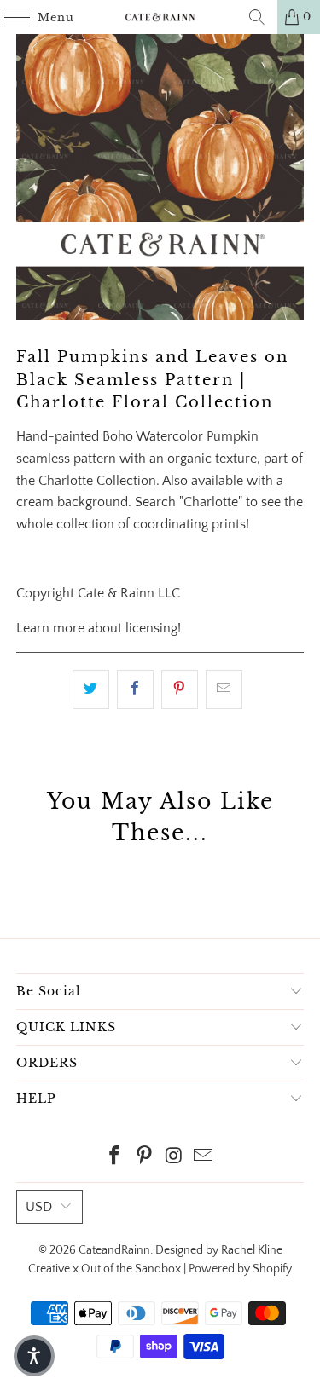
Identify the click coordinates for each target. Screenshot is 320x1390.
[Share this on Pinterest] (179, 689)
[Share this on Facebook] (135, 689)
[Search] (257, 17)
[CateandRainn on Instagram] (174, 1158)
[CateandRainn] (160, 17)
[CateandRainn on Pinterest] (144, 1158)
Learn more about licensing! (98, 628)
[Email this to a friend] (224, 689)
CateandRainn (114, 1250)
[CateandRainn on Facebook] (115, 1158)
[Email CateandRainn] (204, 1158)
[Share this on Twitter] (91, 689)
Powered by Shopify (240, 1269)
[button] (34, 1355)
